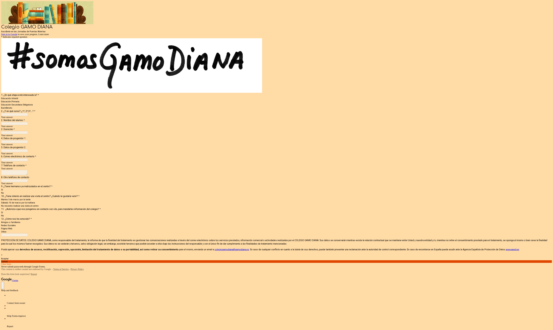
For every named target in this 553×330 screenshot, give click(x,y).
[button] (276, 261)
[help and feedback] (2, 285)
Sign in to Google (9, 34)
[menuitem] (279, 299)
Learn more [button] (43, 34)
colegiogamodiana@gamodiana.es (232, 249)
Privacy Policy (77, 269)
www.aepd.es (512, 249)
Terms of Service (61, 269)
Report (34, 274)
